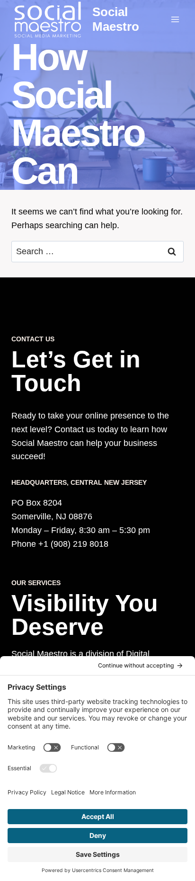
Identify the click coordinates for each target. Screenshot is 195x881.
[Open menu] (175, 19)
